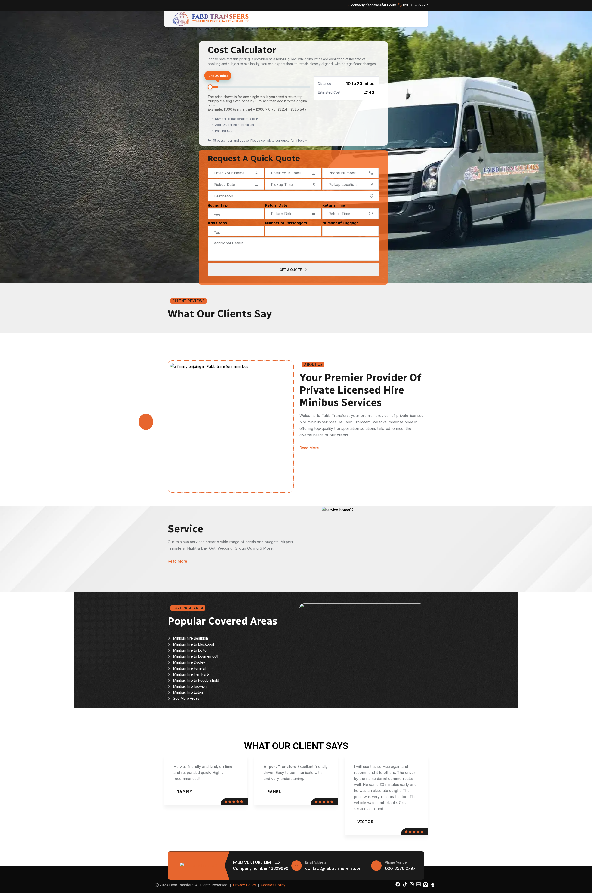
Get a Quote (291, 270)
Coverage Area (278, 29)
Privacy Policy (244, 885)
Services (250, 29)
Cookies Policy (273, 885)
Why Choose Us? (220, 29)
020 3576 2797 (400, 868)
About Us (191, 29)
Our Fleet (307, 29)
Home (173, 29)
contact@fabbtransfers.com (334, 868)
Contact (330, 29)
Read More (309, 448)
